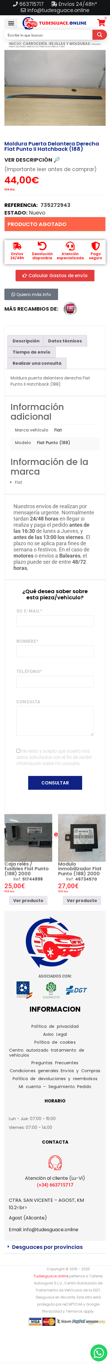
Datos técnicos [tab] (65, 341)
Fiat (58, 430)
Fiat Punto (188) (53, 443)
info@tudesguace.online (58, 10)
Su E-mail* (29, 611)
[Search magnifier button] (99, 35)
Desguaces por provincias (47, 1247)
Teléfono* (29, 671)
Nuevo (37, 212)
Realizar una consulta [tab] (37, 363)
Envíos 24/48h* (77, 4)
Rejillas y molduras (69, 43)
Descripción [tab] (26, 341)
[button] (11, 23)
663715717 (32, 4)
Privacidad (52, 1311)
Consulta (28, 702)
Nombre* (27, 641)
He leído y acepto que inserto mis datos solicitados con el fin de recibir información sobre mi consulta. (54, 757)
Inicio (15, 43)
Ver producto (28, 900)
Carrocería (35, 43)
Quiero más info (33, 294)
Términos (74, 1311)
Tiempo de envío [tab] (31, 352)
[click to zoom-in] (55, 88)
